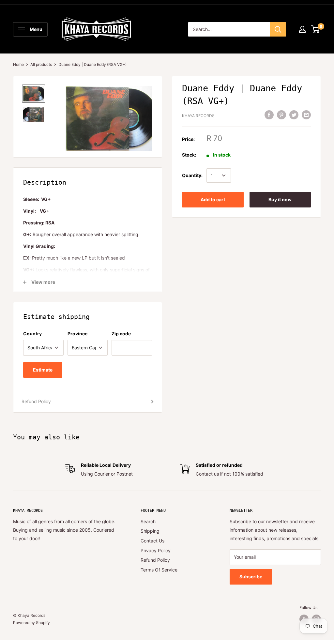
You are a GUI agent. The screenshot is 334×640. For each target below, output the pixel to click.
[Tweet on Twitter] (293, 114)
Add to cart (213, 199)
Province (77, 333)
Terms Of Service (159, 569)
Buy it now (280, 199)
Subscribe (250, 576)
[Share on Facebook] (269, 114)
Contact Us (152, 540)
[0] (315, 29)
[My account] (302, 29)
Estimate (43, 370)
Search (148, 521)
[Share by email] (306, 114)
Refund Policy (36, 401)
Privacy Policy (156, 550)
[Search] (278, 29)
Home (18, 64)
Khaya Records (198, 115)
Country (32, 333)
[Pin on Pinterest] (281, 114)
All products (41, 64)
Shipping (150, 531)
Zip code (121, 333)
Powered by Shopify (31, 622)
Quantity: (192, 175)
